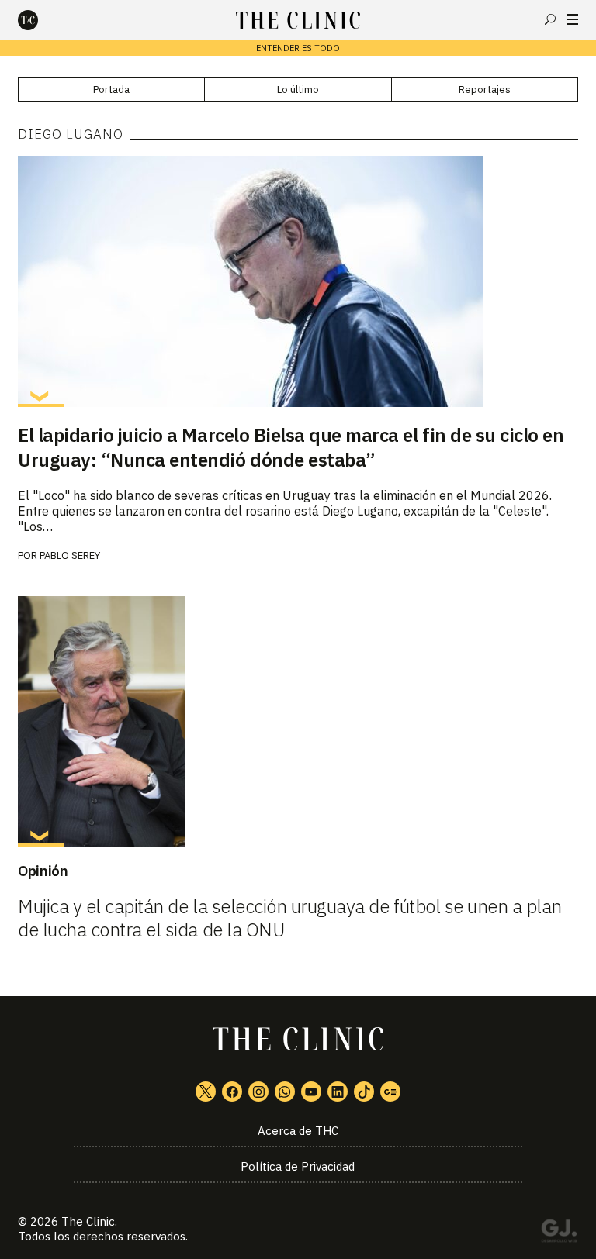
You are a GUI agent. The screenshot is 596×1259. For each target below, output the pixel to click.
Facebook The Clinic (232, 1091)
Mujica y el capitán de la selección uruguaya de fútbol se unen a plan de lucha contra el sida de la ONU (290, 918)
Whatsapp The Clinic (285, 1091)
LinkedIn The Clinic (337, 1091)
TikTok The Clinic (364, 1091)
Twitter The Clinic (206, 1091)
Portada (111, 89)
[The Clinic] (41, 20)
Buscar (550, 19)
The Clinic (88, 1221)
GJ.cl (558, 1233)
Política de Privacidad (298, 1166)
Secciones (572, 19)
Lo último (298, 89)
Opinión (43, 870)
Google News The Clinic (390, 1091)
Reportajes (485, 89)
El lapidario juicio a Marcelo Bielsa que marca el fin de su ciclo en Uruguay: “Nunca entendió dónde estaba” (290, 447)
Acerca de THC (298, 1130)
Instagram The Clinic (258, 1091)
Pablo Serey (70, 555)
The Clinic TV (311, 1091)
